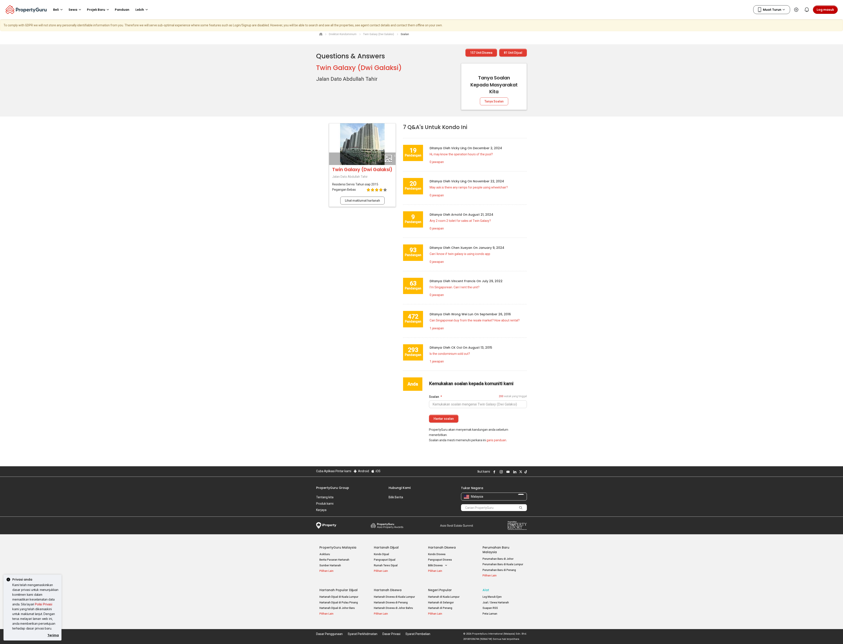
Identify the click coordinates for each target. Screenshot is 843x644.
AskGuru (324, 554)
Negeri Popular (440, 590)
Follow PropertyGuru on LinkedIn (514, 471)
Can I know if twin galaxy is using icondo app (460, 254)
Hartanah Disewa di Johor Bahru (393, 608)
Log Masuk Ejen (492, 596)
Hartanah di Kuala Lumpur (443, 596)
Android (363, 471)
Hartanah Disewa (442, 547)
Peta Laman (490, 613)
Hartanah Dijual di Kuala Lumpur (338, 596)
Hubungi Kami (400, 488)
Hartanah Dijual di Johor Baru (337, 608)
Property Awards (387, 525)
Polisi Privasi (43, 604)
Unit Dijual (513, 52)
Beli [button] (56, 9)
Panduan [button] (122, 9)
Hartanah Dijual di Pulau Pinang (338, 602)
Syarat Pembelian (417, 634)
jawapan (437, 162)
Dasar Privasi (391, 634)
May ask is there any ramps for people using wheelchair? (469, 187)
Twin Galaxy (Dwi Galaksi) (359, 67)
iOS (377, 471)
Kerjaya (321, 510)
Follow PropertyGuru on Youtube (507, 471)
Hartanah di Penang (440, 608)
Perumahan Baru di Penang (499, 570)
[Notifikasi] (806, 9)
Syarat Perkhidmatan (362, 634)
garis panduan (496, 440)
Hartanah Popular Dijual (338, 590)
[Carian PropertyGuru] (520, 507)
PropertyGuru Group (332, 488)
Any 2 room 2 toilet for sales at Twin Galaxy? (460, 220)
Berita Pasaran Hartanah (334, 559)
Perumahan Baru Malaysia (496, 549)
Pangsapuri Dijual (384, 559)
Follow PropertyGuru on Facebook (493, 471)
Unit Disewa (481, 52)
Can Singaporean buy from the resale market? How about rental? (475, 320)
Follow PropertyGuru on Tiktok (525, 472)
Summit (456, 525)
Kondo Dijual (381, 554)
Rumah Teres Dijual (386, 565)
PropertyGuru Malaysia (337, 547)
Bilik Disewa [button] (435, 565)
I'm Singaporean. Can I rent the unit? (454, 287)
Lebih (139, 9)
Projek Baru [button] (96, 9)
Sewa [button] (72, 9)
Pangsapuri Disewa (440, 559)
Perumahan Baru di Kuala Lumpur (503, 564)
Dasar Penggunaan (329, 634)
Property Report (517, 525)
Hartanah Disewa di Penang (391, 602)
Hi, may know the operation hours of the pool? (461, 154)
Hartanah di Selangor (441, 602)
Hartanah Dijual (386, 547)
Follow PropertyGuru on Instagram (500, 471)
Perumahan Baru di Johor (498, 558)
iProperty (326, 525)
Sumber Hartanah (330, 565)
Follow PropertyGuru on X (520, 472)
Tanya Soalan (494, 101)
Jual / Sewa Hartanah (496, 602)
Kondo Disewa (436, 554)
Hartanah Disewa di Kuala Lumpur (394, 596)
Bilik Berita (396, 497)
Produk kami (324, 503)
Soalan (434, 396)
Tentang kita (324, 497)
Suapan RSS (490, 608)
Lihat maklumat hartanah (362, 200)
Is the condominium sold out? (450, 353)
